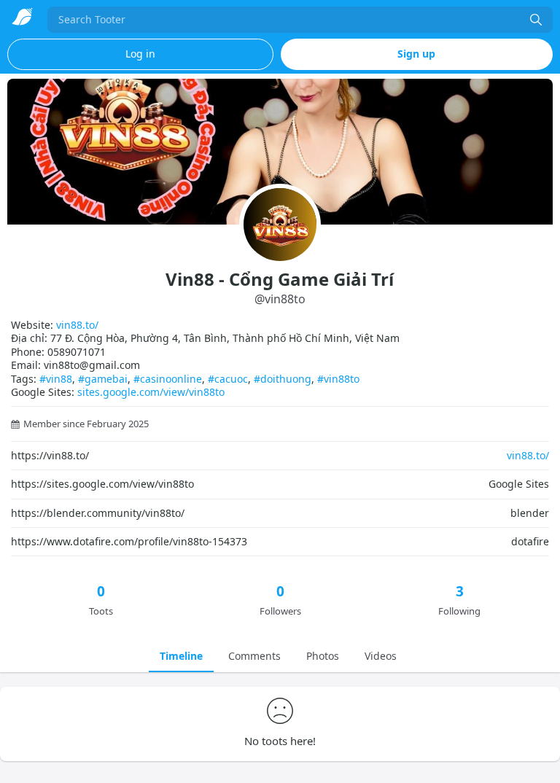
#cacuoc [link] (228, 379)
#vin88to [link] (338, 379)
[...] (536, 20)
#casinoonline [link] (167, 379)
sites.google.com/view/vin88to (151, 392)
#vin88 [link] (55, 379)
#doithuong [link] (282, 379)
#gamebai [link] (103, 379)
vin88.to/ (77, 325)
